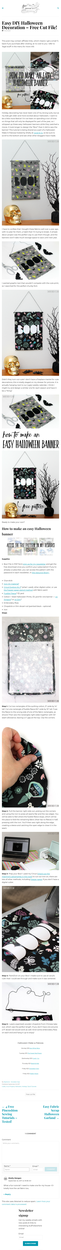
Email (21, 1234)
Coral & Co (38, 133)
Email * (35, 1166)
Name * (7, 1166)
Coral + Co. (36, 1058)
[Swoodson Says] (30, 8)
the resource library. (40, 573)
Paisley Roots (34, 1073)
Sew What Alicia (35, 1048)
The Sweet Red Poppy (35, 1053)
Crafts (3, 1086)
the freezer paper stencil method (18, 590)
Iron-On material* (11, 584)
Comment (6, 1140)
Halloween (18, 1086)
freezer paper (36, 879)
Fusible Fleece (10, 593)
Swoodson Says (34, 1068)
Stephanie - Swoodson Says (12, 1082)
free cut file (30, 1094)
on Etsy (17, 599)
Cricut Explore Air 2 (12, 587)
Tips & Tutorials (32, 1086)
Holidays (24, 1086)
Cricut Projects (10, 1086)
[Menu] (2, 8)
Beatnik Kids (35, 1063)
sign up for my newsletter (34, 564)
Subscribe (30, 1243)
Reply (8, 1194)
